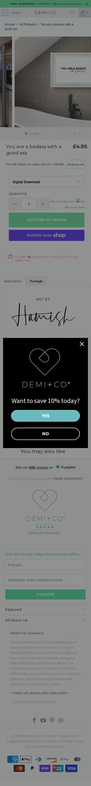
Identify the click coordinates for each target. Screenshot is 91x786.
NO (45, 434)
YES (46, 416)
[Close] (82, 344)
